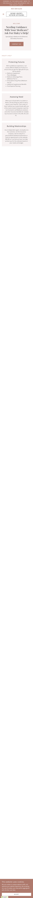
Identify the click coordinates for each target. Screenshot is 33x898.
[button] (4, 14)
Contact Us (16, 44)
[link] (16, 14)
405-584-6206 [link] (16, 8)
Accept (16, 894)
